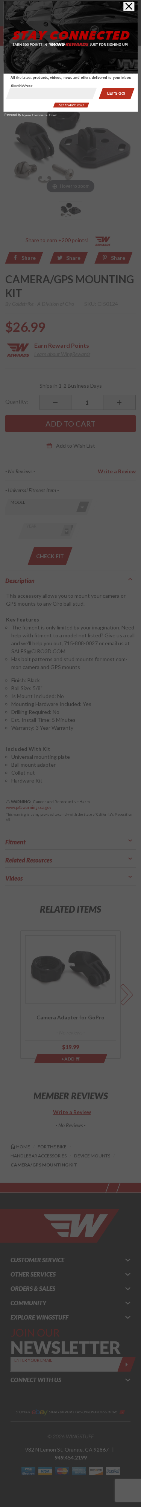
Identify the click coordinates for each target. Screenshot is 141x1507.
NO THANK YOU (71, 105)
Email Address (21, 85)
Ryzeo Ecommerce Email (39, 115)
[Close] (129, 6)
